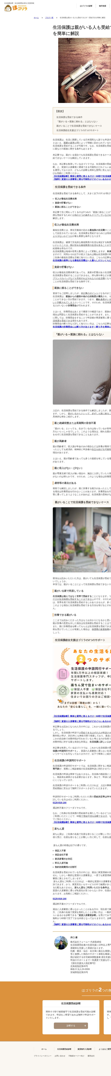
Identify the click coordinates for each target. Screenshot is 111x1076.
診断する (71, 1025)
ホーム (36, 18)
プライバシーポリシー (42, 1056)
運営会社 (91, 1056)
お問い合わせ (60, 1056)
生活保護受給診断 (64, 1049)
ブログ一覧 (49, 18)
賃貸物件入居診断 (85, 1049)
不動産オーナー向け (76, 1056)
